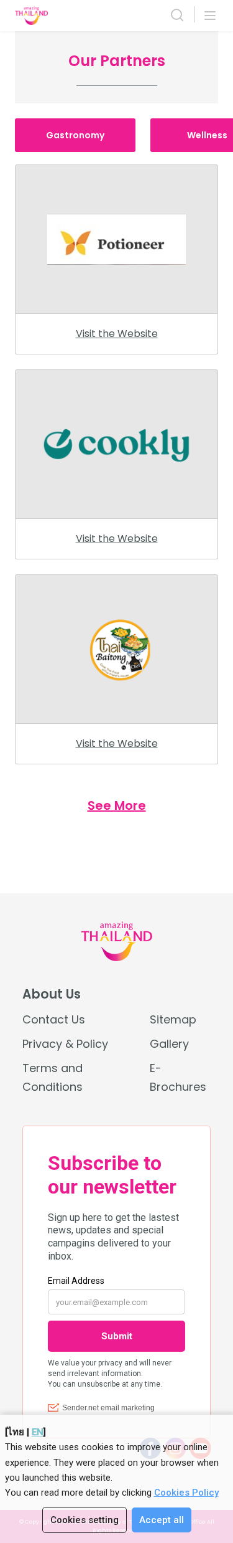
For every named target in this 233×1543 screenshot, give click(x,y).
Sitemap (173, 1019)
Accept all (161, 1520)
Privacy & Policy (65, 1044)
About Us (51, 994)
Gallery (169, 1044)
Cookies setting (84, 1520)
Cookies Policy (186, 1492)
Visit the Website (117, 333)
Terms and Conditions (52, 1077)
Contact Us (53, 1019)
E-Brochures (178, 1077)
